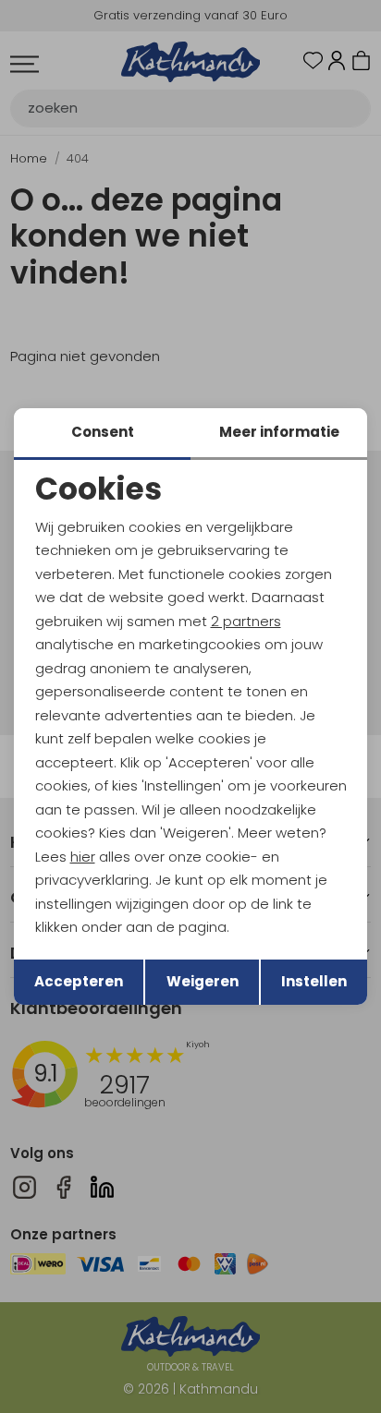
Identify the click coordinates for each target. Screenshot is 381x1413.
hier (82, 856)
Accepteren (78, 981)
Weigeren (202, 981)
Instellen (314, 981)
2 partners (246, 621)
